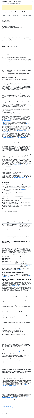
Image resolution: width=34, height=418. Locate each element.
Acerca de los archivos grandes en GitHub (20, 164)
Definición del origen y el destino (8, 81)
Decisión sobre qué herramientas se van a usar (13, 272)
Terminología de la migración (9, 46)
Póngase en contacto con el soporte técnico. (8, 407)
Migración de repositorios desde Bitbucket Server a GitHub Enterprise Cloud (14, 137)
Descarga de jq (22, 189)
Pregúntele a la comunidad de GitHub (7, 406)
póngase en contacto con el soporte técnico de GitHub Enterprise (21, 8)
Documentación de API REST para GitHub (14, 366)
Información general (9, 3)
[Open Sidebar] (1, 3)
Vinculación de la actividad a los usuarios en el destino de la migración (16, 369)
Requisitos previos (5, 182)
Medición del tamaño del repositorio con (12, 196)
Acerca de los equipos (12, 392)
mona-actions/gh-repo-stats (6, 120)
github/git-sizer (26, 184)
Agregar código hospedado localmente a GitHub (21, 177)
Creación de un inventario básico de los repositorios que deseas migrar (16, 100)
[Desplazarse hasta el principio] (32, 416)
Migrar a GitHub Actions (22, 351)
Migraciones (3, 3)
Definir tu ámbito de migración (9, 77)
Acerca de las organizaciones (16, 285)
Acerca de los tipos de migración (9, 211)
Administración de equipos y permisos (9, 388)
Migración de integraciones (7, 353)
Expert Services (28, 265)
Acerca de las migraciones (8, 35)
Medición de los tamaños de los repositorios (10, 153)
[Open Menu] (32, 1)
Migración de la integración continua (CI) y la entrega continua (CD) (15, 337)
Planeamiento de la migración (16, 3)
